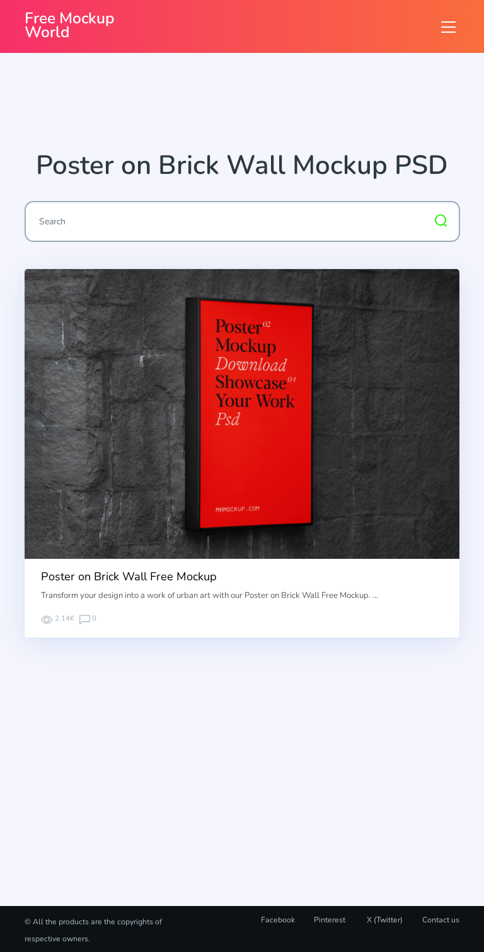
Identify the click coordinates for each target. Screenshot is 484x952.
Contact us (440, 920)
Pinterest (329, 920)
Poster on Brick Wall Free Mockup (129, 576)
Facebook (278, 920)
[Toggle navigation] (448, 27)
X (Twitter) (384, 920)
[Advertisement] (254, 106)
